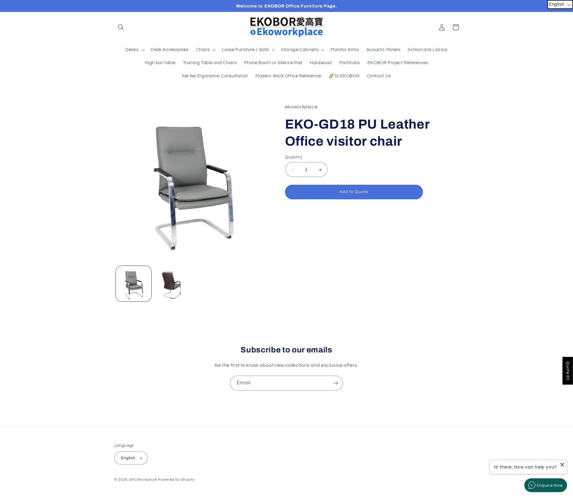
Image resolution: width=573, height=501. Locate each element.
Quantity (293, 157)
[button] (121, 27)
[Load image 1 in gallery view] (133, 283)
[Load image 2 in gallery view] (172, 283)
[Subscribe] (336, 383)
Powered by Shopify (176, 479)
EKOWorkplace (143, 479)
